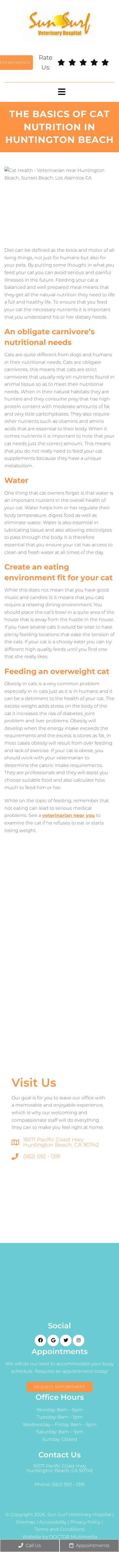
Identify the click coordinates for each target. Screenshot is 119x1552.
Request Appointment (59, 1386)
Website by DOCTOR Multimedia (59, 1537)
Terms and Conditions (59, 1529)
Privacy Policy (85, 1522)
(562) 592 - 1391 (41, 1156)
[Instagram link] (78, 1340)
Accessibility (52, 1522)
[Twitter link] (66, 1340)
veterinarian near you (68, 815)
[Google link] (53, 1340)
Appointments (92, 1545)
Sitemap (25, 1522)
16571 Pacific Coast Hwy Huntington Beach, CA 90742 (61, 1142)
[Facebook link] (40, 1340)
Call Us (33, 1545)
